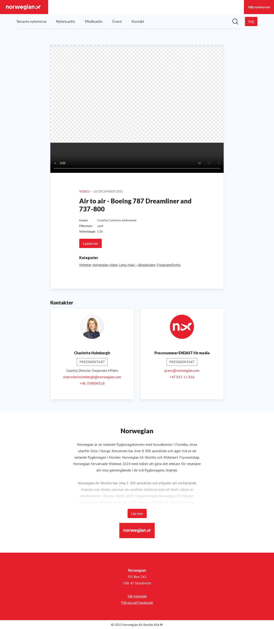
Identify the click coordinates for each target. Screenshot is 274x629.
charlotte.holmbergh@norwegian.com (92, 377)
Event (117, 21)
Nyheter (85, 264)
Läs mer (137, 513)
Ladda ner (90, 243)
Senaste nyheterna (31, 21)
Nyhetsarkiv (65, 21)
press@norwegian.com (181, 370)
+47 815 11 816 (181, 377)
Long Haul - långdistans (137, 264)
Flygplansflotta (168, 264)
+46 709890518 (92, 383)
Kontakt (137, 21)
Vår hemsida (137, 596)
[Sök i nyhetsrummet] (235, 21)
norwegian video (105, 264)
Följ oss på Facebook (137, 602)
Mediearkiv (94, 21)
